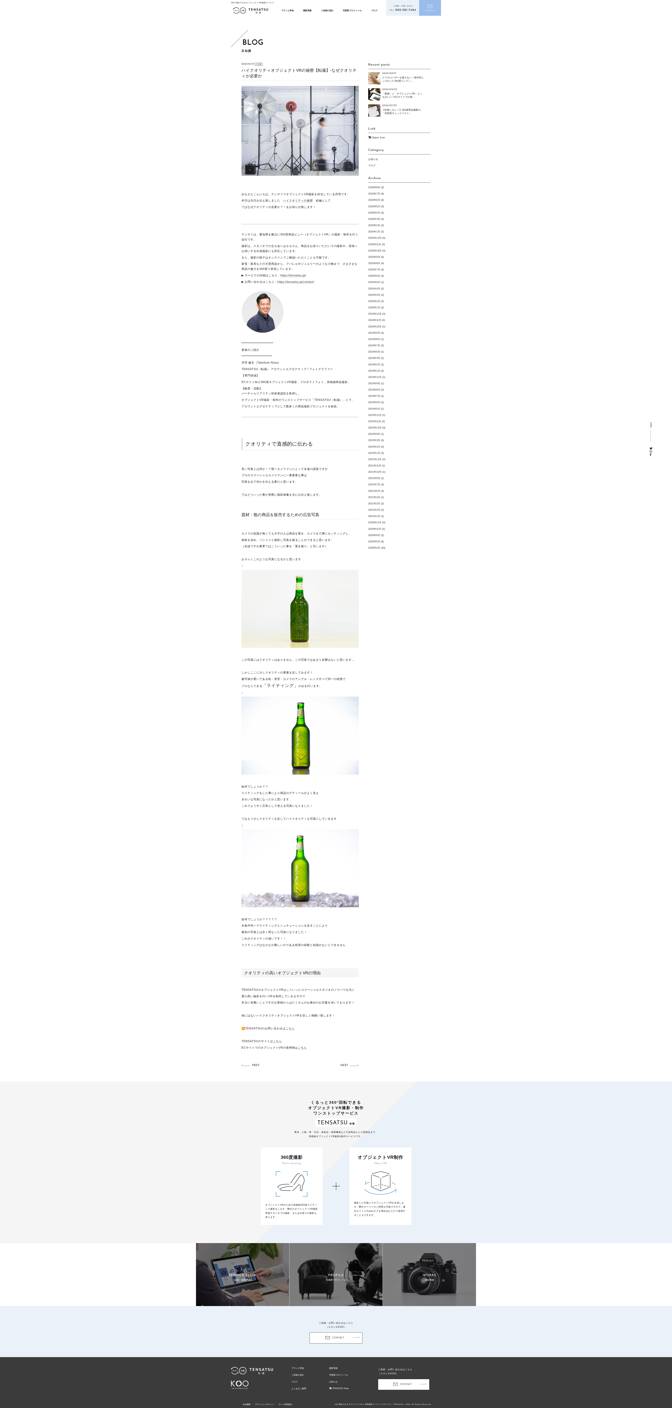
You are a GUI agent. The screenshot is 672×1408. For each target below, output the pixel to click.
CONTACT (338, 1338)
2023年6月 (374, 402)
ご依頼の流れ (327, 10)
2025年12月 (375, 237)
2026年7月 (374, 193)
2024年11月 (374, 320)
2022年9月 (374, 433)
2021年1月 (374, 516)
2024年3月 (374, 358)
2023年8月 (374, 389)
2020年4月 (374, 547)
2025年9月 (374, 257)
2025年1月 (374, 307)
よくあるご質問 (298, 1388)
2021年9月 (374, 478)
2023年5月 (374, 408)
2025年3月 (374, 294)
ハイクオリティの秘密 (298, 200)
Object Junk (378, 137)
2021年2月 (374, 509)
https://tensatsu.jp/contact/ (295, 282)
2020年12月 (375, 522)
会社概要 (246, 1404)
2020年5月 (374, 541)
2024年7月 (374, 345)
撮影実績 (307, 10)
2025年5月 (374, 282)
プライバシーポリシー (264, 1404)
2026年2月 (374, 225)
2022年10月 (375, 427)
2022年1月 (374, 453)
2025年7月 (374, 269)
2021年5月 (374, 491)
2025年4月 (374, 288)
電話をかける (402, 8)
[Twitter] (651, 448)
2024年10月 (375, 326)
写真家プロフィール (352, 10)
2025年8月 (374, 263)
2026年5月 (374, 206)
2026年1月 (374, 231)
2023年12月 (375, 377)
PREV (256, 1065)
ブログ (374, 10)
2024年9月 (374, 332)
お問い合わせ (430, 8)
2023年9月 (374, 383)
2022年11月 (374, 421)
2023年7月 (374, 396)
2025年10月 (375, 250)
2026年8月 (374, 187)
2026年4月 (374, 212)
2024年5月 (374, 351)
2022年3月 (374, 440)
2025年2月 (374, 301)
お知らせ (373, 159)
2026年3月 (374, 219)
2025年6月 (374, 275)
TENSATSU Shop (340, 1388)
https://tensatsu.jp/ (293, 275)
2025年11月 (374, 244)
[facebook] (650, 454)
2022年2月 (374, 446)
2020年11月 (374, 528)
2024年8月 (374, 339)
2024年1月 (374, 370)
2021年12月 (375, 459)
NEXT (344, 1065)
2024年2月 (374, 364)
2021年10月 (375, 471)
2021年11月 (374, 465)
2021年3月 (374, 503)
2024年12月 (375, 313)
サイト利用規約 (285, 1404)
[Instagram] (651, 451)
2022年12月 (375, 415)
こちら (290, 1028)
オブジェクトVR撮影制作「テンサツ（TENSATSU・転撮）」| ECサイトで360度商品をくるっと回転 (250, 10)
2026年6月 (374, 199)
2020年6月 (374, 535)
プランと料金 (287, 10)
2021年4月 (374, 497)
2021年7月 (374, 484)
